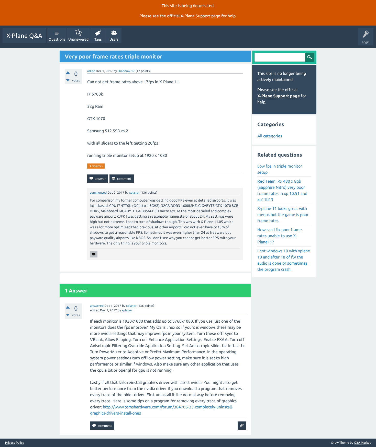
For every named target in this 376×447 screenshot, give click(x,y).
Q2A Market (362, 442)
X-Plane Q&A (24, 35)
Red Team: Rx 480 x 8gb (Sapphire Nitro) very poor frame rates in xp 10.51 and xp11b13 (282, 190)
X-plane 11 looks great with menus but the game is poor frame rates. (282, 214)
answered (97, 305)
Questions (57, 39)
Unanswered (78, 39)
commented (98, 192)
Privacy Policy (14, 442)
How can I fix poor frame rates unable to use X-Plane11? (279, 235)
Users (113, 39)
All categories (269, 136)
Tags (98, 39)
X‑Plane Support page (200, 16)
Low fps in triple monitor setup (279, 169)
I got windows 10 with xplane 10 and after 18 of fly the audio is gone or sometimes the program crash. (283, 260)
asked (91, 71)
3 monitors (96, 166)
